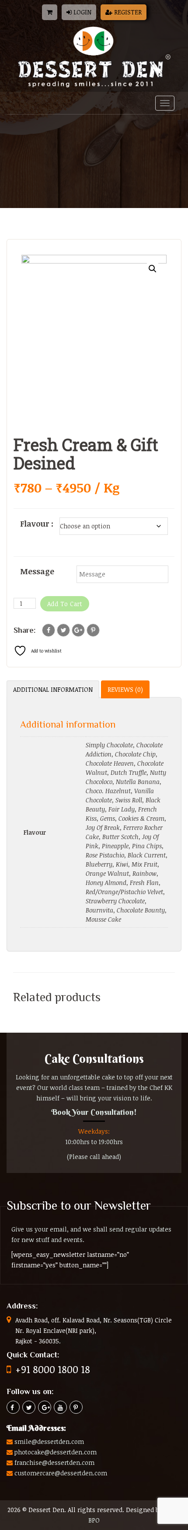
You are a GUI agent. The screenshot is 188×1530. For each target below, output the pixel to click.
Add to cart (65, 604)
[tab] (53, 689)
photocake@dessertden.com (55, 1452)
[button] (152, 269)
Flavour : (36, 523)
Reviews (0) (125, 689)
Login (81, 12)
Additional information (53, 689)
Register (127, 12)
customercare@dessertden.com (60, 1473)
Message (37, 571)
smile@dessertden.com (49, 1441)
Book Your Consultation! (94, 1112)
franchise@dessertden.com (54, 1462)
